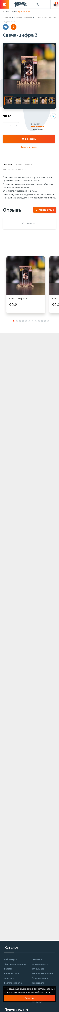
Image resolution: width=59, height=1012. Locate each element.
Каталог (11, 947)
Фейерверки (10, 959)
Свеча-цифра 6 (18, 298)
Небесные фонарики (42, 973)
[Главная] (20, 4)
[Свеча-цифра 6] (25, 275)
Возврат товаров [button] (24, 165)
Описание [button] (7, 165)
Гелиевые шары (40, 978)
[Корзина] (55, 4)
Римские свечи (11, 973)
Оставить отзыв (45, 209)
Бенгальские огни (13, 982)
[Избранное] (46, 3)
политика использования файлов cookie (29, 992)
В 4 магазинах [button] (38, 129)
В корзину (30, 138)
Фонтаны (9, 978)
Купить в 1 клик (29, 147)
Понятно (29, 997)
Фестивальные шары (15, 964)
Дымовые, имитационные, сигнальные (40, 964)
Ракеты (8, 968)
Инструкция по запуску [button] (14, 169)
